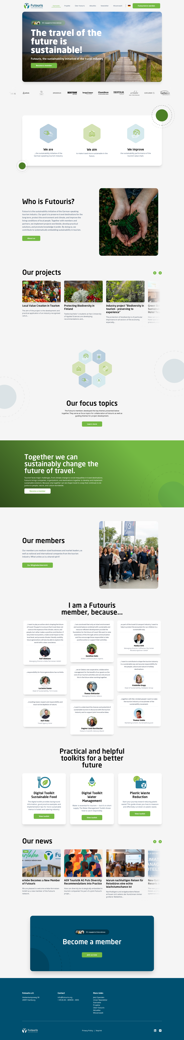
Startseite (97, 1002)
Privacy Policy (87, 1030)
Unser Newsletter (100, 1000)
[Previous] (154, 273)
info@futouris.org (65, 997)
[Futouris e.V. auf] (155, 1030)
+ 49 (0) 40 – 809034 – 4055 (68, 1000)
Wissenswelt (98, 1013)
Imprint (99, 1030)
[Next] (160, 273)
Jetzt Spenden (98, 997)
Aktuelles (97, 1010)
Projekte (96, 1005)
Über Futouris (98, 1007)
